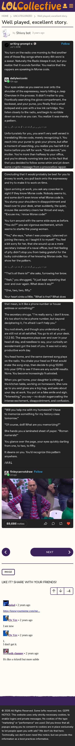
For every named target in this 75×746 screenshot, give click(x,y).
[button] (65, 5)
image (8, 572)
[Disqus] (37, 643)
